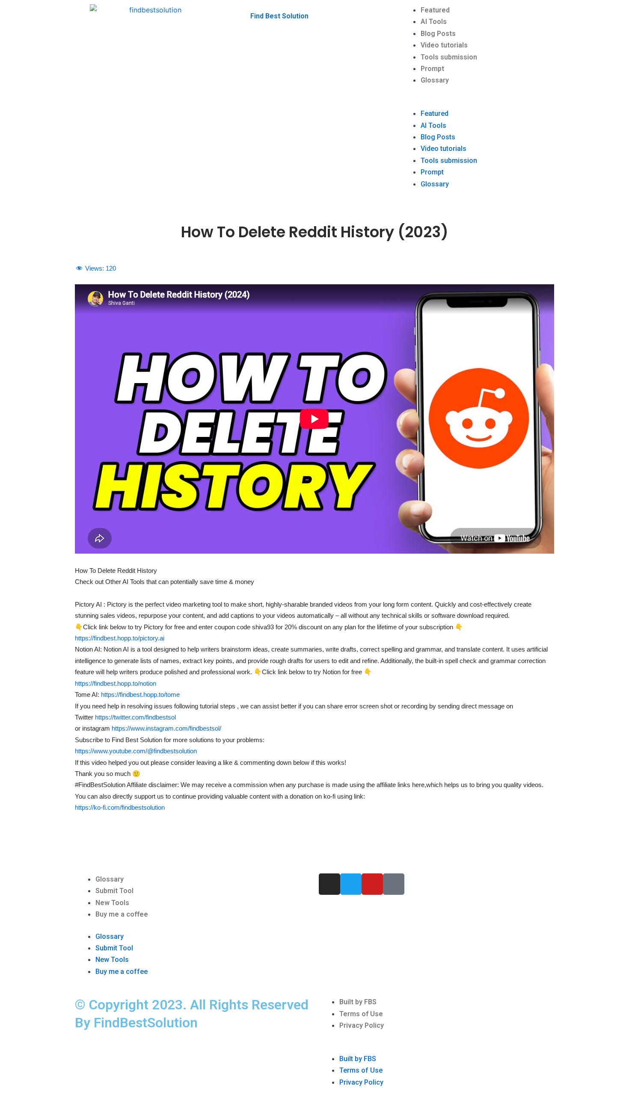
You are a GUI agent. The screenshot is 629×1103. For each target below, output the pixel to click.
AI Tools (434, 22)
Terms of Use (361, 1014)
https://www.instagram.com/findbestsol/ (166, 728)
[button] (477, 102)
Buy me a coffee (121, 914)
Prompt (432, 69)
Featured (435, 10)
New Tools (112, 903)
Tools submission (449, 57)
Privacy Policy (361, 1025)
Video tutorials (444, 45)
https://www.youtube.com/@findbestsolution (136, 751)
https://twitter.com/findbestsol (135, 717)
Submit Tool (114, 891)
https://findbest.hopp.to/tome (139, 694)
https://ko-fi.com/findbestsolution (120, 807)
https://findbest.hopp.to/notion (115, 683)
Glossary (435, 80)
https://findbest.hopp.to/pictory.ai (119, 638)
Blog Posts (438, 33)
